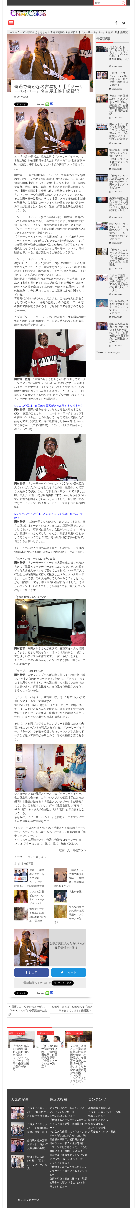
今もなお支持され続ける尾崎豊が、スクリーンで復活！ (69, 914)
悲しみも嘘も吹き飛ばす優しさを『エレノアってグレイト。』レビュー (118, 306)
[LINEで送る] (47, 104)
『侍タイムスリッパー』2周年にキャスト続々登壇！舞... (38, 1111)
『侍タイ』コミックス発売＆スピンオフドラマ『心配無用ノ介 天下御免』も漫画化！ (118, 256)
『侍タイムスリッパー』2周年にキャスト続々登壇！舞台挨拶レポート (118, 78)
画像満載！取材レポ (99, 1108)
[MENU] (11, 22)
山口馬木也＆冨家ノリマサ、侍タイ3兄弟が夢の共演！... (38, 1144)
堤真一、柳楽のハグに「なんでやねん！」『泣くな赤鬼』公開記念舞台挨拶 (29, 877)
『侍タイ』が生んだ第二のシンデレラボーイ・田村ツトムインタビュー (118, 181)
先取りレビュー (97, 1115)
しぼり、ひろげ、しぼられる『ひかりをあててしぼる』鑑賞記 (72, 1008)
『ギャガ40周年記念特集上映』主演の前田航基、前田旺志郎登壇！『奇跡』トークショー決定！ (49, 1056)
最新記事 (103, 38)
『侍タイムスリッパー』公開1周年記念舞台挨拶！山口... (38, 1128)
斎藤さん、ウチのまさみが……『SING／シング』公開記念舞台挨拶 (27, 1010)
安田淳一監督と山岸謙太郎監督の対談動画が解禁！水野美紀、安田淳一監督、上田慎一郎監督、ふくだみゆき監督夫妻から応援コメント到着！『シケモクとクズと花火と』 (78, 1065)
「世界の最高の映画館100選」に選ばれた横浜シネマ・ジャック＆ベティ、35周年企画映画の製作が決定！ (21, 1057)
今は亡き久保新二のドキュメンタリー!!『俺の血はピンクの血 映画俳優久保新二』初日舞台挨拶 (120, 104)
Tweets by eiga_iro (108, 352)
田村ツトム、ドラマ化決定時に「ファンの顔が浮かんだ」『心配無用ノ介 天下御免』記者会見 (119, 131)
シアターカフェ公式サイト (30, 857)
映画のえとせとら (17, 1033)
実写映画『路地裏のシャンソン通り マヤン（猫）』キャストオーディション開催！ (118, 157)
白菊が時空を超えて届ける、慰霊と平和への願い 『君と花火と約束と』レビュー (119, 205)
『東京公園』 (76, 891)
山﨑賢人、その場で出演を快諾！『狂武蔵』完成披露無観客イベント (69, 877)
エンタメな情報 (97, 1127)
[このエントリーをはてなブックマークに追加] (51, 104)
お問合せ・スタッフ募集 (102, 1131)
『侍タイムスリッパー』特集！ (105, 1112)
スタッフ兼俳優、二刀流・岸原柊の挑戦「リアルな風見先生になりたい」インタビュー (118, 282)
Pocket (41, 104)
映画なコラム (95, 1123)
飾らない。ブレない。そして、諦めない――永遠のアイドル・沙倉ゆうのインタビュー (118, 231)
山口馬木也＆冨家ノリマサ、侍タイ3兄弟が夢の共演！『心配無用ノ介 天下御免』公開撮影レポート (119, 332)
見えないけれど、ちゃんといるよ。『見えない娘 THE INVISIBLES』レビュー (119, 54)
